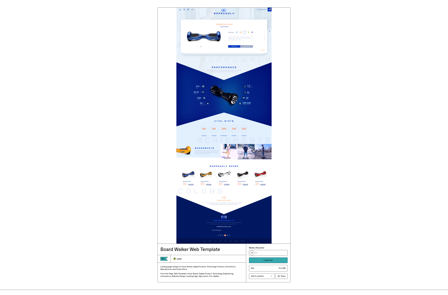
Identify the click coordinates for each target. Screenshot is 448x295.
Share (283, 276)
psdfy (179, 259)
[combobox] (262, 276)
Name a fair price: (256, 248)
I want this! (268, 260)
